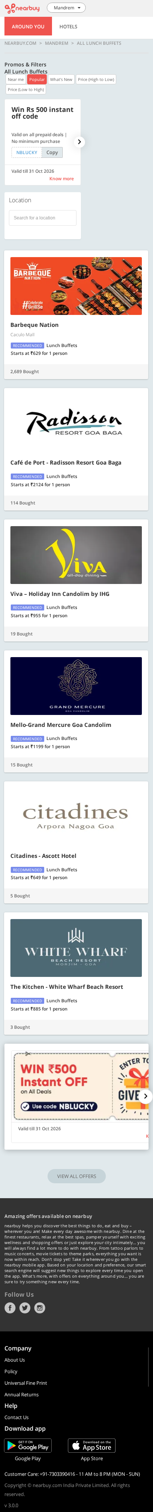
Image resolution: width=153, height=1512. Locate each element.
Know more (61, 178)
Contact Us (16, 1417)
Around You (28, 26)
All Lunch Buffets (99, 43)
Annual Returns (21, 1394)
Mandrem (56, 43)
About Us (14, 1359)
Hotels (68, 26)
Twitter (24, 1307)
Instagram (39, 1307)
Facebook (10, 1307)
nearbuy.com (20, 43)
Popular (37, 79)
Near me (16, 79)
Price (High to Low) (96, 79)
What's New (61, 79)
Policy (10, 1371)
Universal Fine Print (25, 1383)
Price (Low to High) (26, 89)
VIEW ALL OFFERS (76, 1176)
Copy (52, 152)
